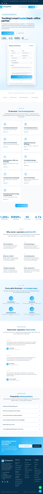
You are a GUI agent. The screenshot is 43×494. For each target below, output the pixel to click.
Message (12, 65)
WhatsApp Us (5, 474)
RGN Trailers (27, 477)
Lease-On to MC (18, 469)
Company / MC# (24, 55)
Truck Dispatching (18, 465)
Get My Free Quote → (21, 76)
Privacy (24, 73)
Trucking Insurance (18, 479)
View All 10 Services (21, 205)
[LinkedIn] (6, 3)
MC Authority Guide (37, 471)
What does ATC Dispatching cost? (10, 406)
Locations (36, 464)
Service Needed (13, 60)
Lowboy (26, 473)
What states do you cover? (9, 424)
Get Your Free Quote (7, 33)
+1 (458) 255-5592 (20, 33)
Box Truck (26, 462)
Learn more (5, 131)
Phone (23, 50)
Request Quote (37, 445)
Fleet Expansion (18, 474)
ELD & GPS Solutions (18, 481)
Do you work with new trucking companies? (12, 415)
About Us (36, 462)
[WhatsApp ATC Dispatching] (40, 487)
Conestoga (27, 471)
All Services (36, 475)
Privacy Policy (36, 477)
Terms (26, 73)
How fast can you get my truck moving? (11, 410)
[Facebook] (2, 3)
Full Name (13, 50)
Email (12, 55)
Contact (35, 468)
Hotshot (26, 468)
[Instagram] (4, 3)
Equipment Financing (17, 472)
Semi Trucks (27, 475)
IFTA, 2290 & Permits (17, 485)
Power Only (27, 466)
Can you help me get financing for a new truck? (13, 429)
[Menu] (37, 7)
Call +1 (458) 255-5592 (26, 445)
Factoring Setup (18, 467)
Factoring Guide (37, 473)
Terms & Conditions (37, 479)
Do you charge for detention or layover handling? (14, 420)
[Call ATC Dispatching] (40, 491)
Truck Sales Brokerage (17, 477)
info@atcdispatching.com (7, 475)
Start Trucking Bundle (17, 463)
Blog (35, 466)
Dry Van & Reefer (28, 464)
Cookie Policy (36, 481)
